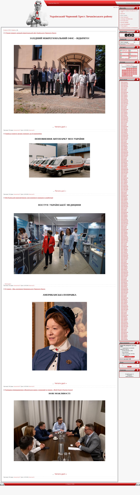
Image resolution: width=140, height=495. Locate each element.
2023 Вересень (124, 289)
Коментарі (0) (31, 130)
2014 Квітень (124, 127)
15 (127, 72)
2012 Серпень (124, 99)
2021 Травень (124, 249)
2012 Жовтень (124, 102)
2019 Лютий (124, 210)
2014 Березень (124, 126)
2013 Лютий (124, 107)
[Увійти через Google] (132, 35)
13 (122, 72)
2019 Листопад (124, 223)
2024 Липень (124, 303)
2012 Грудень (124, 105)
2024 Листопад (124, 309)
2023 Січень (124, 277)
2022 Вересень (124, 272)
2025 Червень (124, 319)
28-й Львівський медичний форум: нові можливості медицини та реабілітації (29, 198)
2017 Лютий (124, 176)
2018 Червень (124, 199)
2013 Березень (124, 109)
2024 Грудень (124, 310)
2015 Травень (124, 146)
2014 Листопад (124, 137)
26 (136, 74)
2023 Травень (124, 283)
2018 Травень (124, 197)
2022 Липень (124, 269)
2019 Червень (124, 216)
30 (129, 75)
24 (131, 74)
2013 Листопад (124, 120)
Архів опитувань (130, 357)
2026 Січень (124, 329)
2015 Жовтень (124, 153)
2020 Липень (124, 235)
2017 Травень (124, 180)
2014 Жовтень (124, 136)
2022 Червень (124, 267)
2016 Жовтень (124, 170)
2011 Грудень (124, 87)
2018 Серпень (124, 202)
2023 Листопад (124, 292)
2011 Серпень (124, 82)
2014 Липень (124, 132)
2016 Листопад (124, 172)
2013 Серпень (124, 116)
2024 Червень (124, 302)
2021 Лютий (124, 245)
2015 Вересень (124, 152)
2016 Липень (124, 166)
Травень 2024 (129, 65)
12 (136, 70)
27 (122, 75)
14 (125, 72)
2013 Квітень (124, 110)
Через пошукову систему (128, 353)
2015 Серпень (124, 150)
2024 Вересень (124, 306)
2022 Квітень (124, 265)
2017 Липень (124, 183)
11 (133, 70)
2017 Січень (124, 175)
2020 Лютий (124, 227)
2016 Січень (124, 157)
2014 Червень (124, 130)
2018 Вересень (124, 203)
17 (131, 72)
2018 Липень (124, 200)
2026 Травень (124, 335)
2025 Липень (124, 320)
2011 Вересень (124, 83)
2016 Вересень (124, 169)
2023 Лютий (124, 279)
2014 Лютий (124, 125)
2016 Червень (124, 165)
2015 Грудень (124, 156)
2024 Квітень (124, 299)
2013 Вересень (124, 117)
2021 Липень (124, 252)
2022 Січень (124, 260)
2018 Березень (124, 195)
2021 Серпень (124, 253)
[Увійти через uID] (126, 35)
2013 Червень (124, 113)
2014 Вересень (124, 135)
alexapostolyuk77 (17, 130)
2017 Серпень (124, 185)
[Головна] (114, 7)
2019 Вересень (124, 220)
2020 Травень (124, 232)
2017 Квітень (124, 179)
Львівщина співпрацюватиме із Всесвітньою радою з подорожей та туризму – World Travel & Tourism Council (39, 390)
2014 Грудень (124, 139)
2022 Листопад (124, 275)
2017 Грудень (124, 190)
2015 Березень (124, 143)
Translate (132, 43)
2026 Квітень (124, 333)
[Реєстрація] (116, 7)
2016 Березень (124, 160)
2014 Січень (124, 123)
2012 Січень (124, 89)
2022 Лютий (124, 262)
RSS (58, 3)
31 (131, 75)
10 (131, 70)
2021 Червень (124, 250)
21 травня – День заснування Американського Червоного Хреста (25, 289)
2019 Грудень (124, 225)
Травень (14, 30)
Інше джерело (125, 355)
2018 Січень (124, 192)
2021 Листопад (124, 257)
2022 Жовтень (124, 273)
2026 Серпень (124, 339)
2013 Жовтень (124, 119)
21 (125, 74)
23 (129, 74)
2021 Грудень (124, 259)
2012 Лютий (124, 90)
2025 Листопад (124, 326)
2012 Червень (124, 96)
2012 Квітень (124, 93)
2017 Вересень (124, 186)
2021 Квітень (124, 247)
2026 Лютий (124, 330)
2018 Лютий (124, 193)
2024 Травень (124, 300)
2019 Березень (124, 212)
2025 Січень (124, 312)
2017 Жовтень (124, 187)
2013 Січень (124, 106)
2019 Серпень (124, 219)
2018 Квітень (124, 196)
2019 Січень (124, 209)
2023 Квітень (124, 282)
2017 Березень (124, 177)
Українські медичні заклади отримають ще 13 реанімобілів (23, 133)
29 (127, 75)
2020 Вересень (124, 237)
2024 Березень (124, 297)
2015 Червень (124, 147)
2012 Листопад (124, 103)
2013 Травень (124, 112)
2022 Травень (124, 266)
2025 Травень (124, 317)
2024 (9, 30)
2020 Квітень (124, 230)
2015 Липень (124, 149)
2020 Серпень (124, 236)
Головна (5, 30)
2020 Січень (124, 226)
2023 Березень (124, 280)
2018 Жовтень (124, 205)
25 (133, 74)
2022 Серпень (124, 270)
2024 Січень (124, 295)
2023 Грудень (124, 293)
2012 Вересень (124, 100)
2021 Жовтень (124, 256)
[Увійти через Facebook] (129, 35)
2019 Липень (124, 217)
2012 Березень (124, 92)
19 (136, 72)
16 (129, 72)
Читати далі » (61, 127)
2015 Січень (124, 140)
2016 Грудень (124, 173)
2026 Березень (124, 332)
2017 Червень (124, 182)
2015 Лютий (124, 142)
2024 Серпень (124, 305)
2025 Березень (124, 315)
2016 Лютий (124, 159)
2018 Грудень (124, 207)
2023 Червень (124, 285)
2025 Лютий (124, 313)
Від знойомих (125, 352)
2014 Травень (124, 129)
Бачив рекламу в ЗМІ (127, 350)
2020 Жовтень (124, 239)
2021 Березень (124, 246)
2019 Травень (124, 215)
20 (122, 74)
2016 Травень (124, 163)
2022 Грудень (124, 276)
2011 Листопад (124, 86)
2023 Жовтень (124, 290)
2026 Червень (124, 336)
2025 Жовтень (124, 325)
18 (133, 72)
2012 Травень (124, 95)
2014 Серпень (124, 133)
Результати (122, 357)
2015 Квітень (124, 145)
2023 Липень (124, 286)
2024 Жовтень (124, 307)
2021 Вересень (124, 255)
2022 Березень (124, 263)
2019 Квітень (124, 213)
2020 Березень (124, 229)
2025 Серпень (124, 322)
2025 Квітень (124, 316)
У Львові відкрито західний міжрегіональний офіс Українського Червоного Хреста (30, 33)
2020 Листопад (124, 240)
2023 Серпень (124, 287)
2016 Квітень (124, 162)
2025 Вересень (124, 323)
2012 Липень (124, 97)
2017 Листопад (124, 189)
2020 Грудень (124, 242)
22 (127, 74)
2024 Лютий (124, 296)
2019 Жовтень (124, 222)
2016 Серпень (124, 167)
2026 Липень (124, 337)
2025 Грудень (124, 327)
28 (125, 75)
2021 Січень (124, 243)
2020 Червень (124, 233)
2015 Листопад (124, 155)
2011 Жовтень (124, 85)
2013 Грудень (124, 122)
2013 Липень (124, 115)
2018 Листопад (124, 206)
